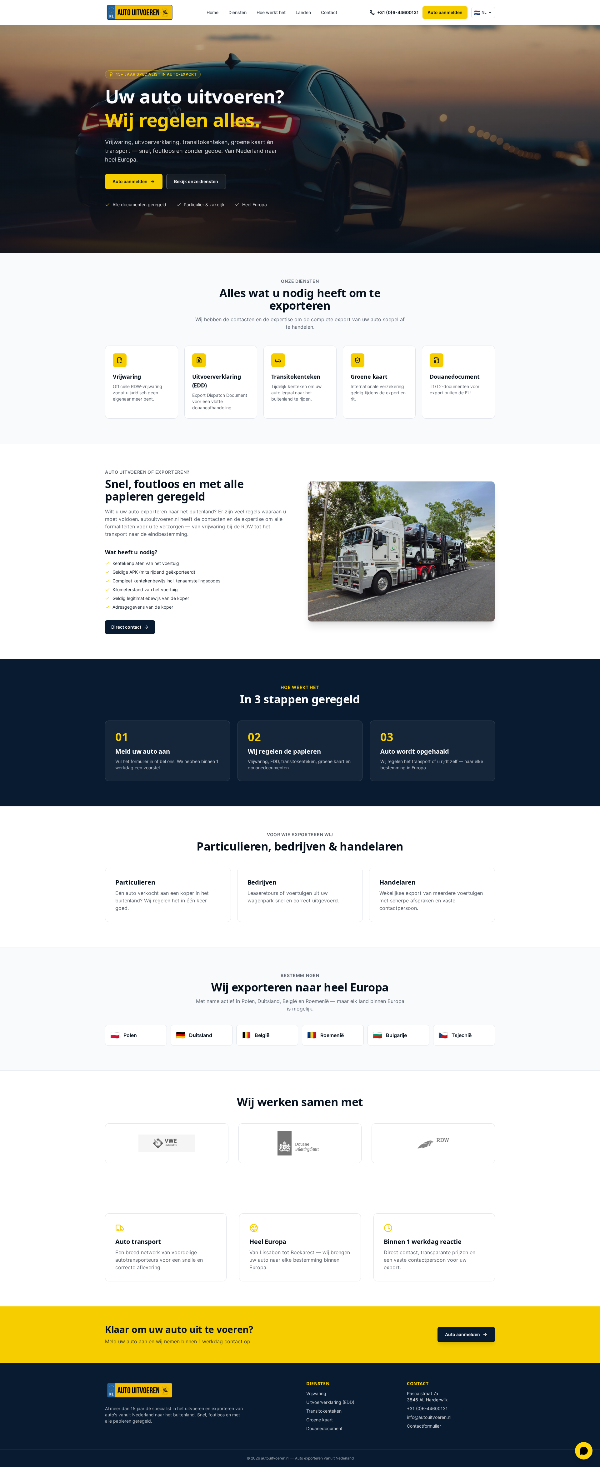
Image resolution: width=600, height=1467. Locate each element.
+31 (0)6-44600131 (398, 12)
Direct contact (126, 627)
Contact (329, 12)
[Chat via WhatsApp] (583, 1451)
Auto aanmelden (445, 12)
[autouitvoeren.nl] (139, 12)
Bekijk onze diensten (196, 181)
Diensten (237, 12)
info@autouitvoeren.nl (429, 1417)
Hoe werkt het (271, 12)
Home (212, 12)
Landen (303, 12)
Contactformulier (424, 1426)
